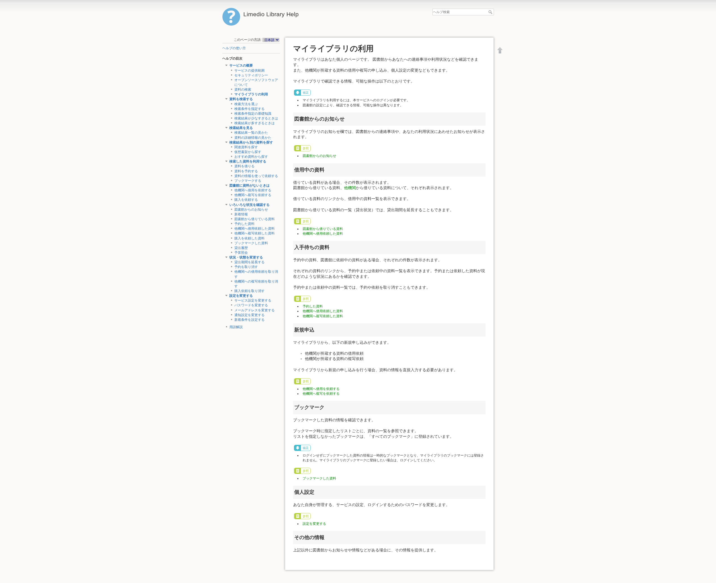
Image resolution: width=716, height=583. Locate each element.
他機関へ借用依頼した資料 (254, 229)
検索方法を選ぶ (246, 104)
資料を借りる (244, 166)
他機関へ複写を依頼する (252, 195)
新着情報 (241, 214)
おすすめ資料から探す (251, 157)
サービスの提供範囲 (249, 70)
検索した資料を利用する (247, 161)
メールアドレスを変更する (254, 310)
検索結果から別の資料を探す (251, 142)
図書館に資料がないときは (249, 185)
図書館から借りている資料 (254, 219)
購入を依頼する (246, 200)
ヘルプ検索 (491, 12)
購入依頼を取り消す (249, 291)
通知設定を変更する (249, 315)
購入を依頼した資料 (249, 238)
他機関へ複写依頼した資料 (254, 233)
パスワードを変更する (251, 305)
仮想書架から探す (247, 152)
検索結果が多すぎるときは (254, 123)
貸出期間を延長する (249, 262)
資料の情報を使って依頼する (256, 176)
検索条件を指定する (249, 109)
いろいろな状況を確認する (249, 205)
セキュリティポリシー (251, 75)
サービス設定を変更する (252, 300)
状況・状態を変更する (246, 257)
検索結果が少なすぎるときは (256, 118)
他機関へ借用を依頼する (252, 190)
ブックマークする (247, 181)
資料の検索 (242, 89)
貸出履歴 (241, 248)
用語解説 (236, 327)
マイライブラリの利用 (251, 94)
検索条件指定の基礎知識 (252, 114)
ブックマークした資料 (251, 243)
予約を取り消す (246, 267)
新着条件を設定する (249, 320)
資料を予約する (246, 171)
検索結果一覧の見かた (251, 133)
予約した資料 (244, 224)
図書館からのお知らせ (251, 209)
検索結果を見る (241, 128)
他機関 (350, 187)
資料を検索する (241, 99)
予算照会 (241, 253)
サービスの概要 (241, 65)
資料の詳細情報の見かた (252, 138)
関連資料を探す (246, 147)
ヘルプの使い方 (234, 48)
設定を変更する (241, 296)
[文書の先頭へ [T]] (500, 50)
